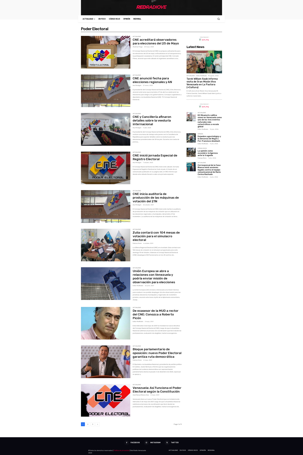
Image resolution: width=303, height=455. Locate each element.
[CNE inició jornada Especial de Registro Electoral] (105, 168)
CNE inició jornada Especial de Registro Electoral (155, 157)
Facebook (135, 442)
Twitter (175, 442)
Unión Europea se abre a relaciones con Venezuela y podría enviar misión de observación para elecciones (154, 276)
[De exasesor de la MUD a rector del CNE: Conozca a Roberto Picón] (105, 323)
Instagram (155, 442)
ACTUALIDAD (137, 36)
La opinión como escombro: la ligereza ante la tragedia (208, 153)
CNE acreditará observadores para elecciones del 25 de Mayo (156, 41)
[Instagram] (146, 442)
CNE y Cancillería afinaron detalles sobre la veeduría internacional (152, 120)
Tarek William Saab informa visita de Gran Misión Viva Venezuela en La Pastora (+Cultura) (202, 83)
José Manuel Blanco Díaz (141, 395)
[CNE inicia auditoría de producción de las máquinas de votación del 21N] (105, 206)
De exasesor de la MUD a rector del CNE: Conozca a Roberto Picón (155, 314)
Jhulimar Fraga (138, 47)
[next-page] (98, 424)
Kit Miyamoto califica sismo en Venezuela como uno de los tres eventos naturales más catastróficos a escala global (210, 121)
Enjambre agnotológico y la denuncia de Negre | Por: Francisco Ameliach (209, 138)
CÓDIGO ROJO (202, 148)
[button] (218, 18)
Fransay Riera (202, 158)
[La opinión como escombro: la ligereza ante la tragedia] (191, 152)
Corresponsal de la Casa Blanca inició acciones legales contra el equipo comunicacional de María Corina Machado (209, 169)
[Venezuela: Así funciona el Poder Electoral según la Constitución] (105, 400)
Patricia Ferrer (137, 243)
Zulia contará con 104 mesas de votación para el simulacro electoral (156, 236)
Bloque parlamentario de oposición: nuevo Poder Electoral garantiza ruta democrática (157, 352)
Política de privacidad (121, 450)
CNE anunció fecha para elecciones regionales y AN (152, 80)
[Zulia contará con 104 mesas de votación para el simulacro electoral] (105, 245)
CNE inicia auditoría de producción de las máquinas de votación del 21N (156, 197)
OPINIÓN (200, 134)
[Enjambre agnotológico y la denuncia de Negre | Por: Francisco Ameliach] (191, 138)
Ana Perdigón (137, 85)
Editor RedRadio (138, 285)
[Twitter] (167, 442)
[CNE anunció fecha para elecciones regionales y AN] (105, 91)
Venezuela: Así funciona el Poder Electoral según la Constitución (157, 389)
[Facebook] (126, 442)
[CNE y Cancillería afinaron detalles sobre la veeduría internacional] (105, 129)
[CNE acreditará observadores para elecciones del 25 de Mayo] (105, 52)
